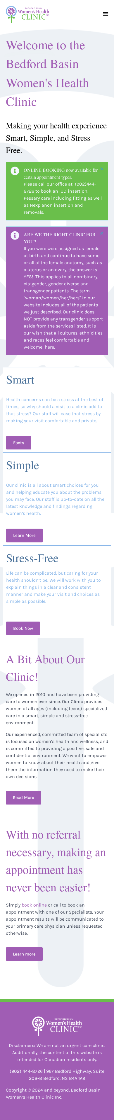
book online (34, 905)
